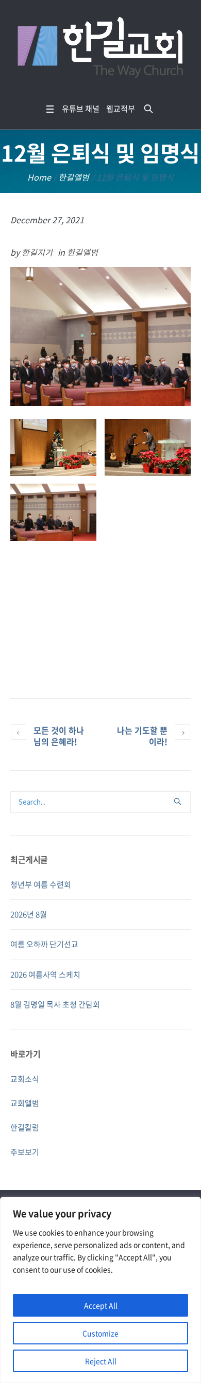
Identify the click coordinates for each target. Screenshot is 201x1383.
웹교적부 (120, 108)
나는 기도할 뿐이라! (142, 735)
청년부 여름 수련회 (40, 884)
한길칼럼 (24, 1127)
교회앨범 (24, 1103)
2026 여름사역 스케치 (45, 974)
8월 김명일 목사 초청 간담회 (55, 1004)
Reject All (100, 1361)
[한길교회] (100, 49)
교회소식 (24, 1079)
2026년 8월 (28, 914)
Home (39, 177)
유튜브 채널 (80, 108)
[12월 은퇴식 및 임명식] (100, 335)
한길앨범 (73, 177)
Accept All (101, 1305)
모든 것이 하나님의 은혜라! (59, 735)
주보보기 (24, 1152)
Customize (100, 1333)
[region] (100, 1290)
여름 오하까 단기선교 (44, 944)
